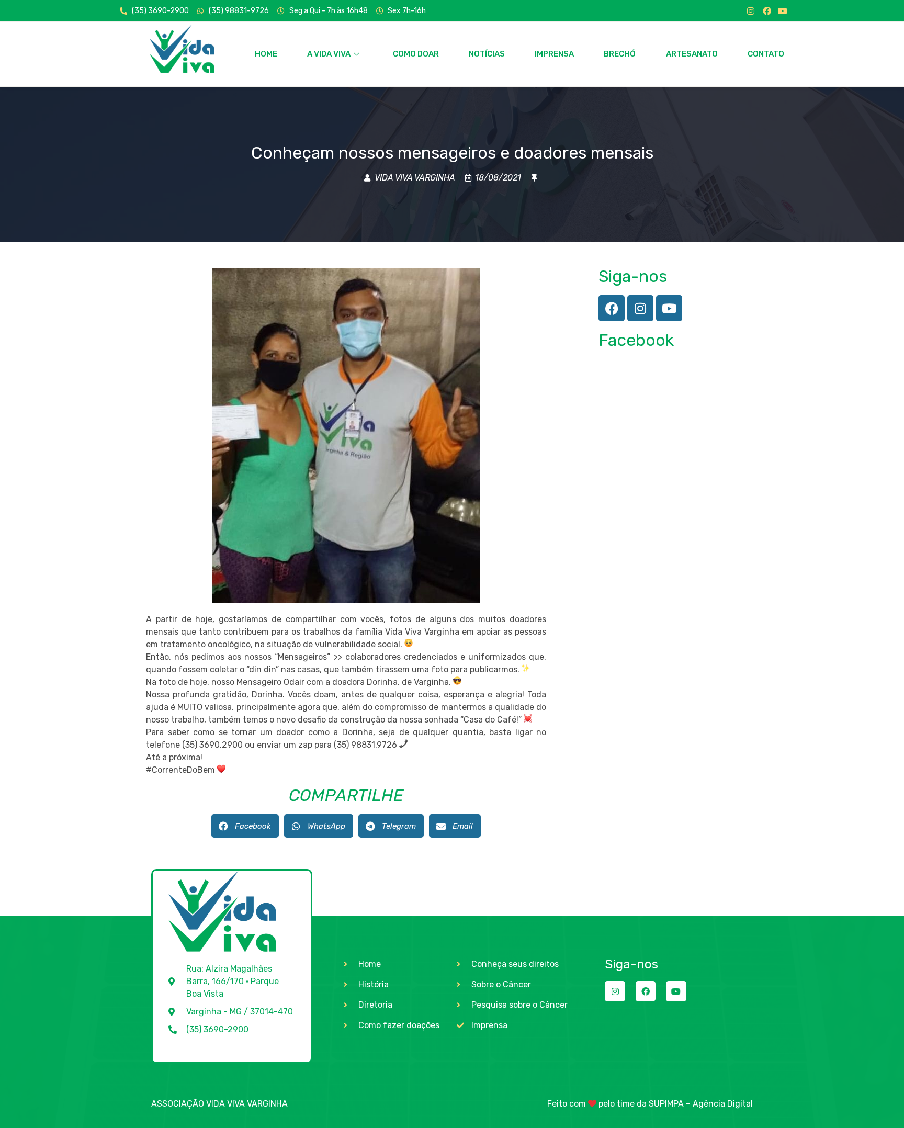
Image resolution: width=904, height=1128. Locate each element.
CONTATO (766, 54)
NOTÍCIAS (487, 54)
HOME (266, 54)
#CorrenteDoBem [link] (180, 770)
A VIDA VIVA (329, 54)
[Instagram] (751, 11)
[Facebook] (767, 11)
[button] (245, 826)
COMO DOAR (416, 54)
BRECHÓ (620, 54)
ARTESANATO (692, 54)
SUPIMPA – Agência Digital (701, 1104)
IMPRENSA (554, 54)
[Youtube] (782, 11)
